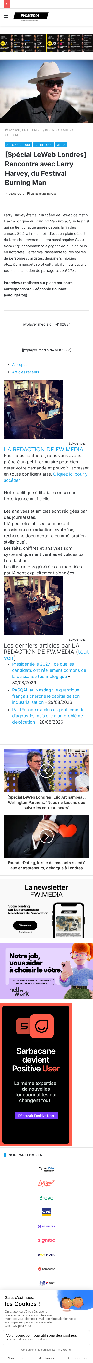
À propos (19, 364)
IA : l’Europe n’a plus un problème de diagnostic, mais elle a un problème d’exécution (48, 715)
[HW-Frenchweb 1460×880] (46, 997)
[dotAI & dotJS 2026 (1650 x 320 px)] (46, 43)
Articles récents (25, 372)
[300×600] (36, 1145)
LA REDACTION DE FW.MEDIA (43, 449)
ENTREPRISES (32, 130)
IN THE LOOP (43, 145)
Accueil (14, 130)
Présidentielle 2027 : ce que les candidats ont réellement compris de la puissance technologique (49, 670)
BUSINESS (52, 130)
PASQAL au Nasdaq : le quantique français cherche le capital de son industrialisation (46, 696)
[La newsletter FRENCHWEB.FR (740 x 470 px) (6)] (46, 936)
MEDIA (60, 145)
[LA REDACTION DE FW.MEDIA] (33, 438)
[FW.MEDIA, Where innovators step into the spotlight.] (31, 17)
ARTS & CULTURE (18, 145)
